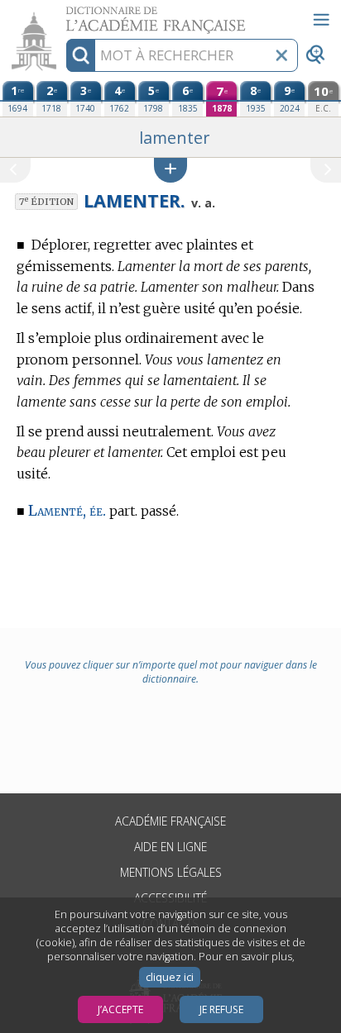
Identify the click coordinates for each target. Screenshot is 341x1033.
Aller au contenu (64, 14)
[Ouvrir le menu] (321, 20)
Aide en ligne (170, 846)
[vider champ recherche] (281, 55)
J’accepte (120, 1009)
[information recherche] (80, 55)
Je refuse (221, 1009)
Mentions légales (171, 872)
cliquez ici (170, 977)
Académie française (170, 821)
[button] (170, 170)
